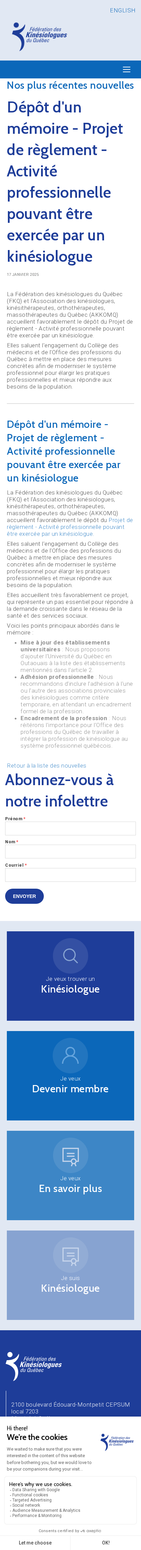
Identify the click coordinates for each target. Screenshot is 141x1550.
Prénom (15, 818)
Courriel (16, 865)
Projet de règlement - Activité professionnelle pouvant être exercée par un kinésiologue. (70, 527)
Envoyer (24, 896)
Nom (11, 841)
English (123, 10)
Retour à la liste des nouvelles (47, 765)
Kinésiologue (70, 989)
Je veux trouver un (70, 978)
